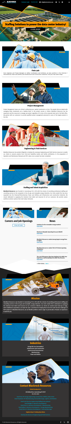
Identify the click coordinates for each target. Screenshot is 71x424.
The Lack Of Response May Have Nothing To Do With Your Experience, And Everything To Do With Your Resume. (52, 257)
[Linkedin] (62, 2)
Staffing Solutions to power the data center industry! (35, 24)
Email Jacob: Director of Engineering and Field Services (35, 415)
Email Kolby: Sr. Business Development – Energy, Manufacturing (35, 407)
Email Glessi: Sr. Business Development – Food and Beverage (35, 409)
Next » (47, 263)
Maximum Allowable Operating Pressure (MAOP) (49, 232)
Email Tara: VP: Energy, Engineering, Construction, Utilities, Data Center (35, 397)
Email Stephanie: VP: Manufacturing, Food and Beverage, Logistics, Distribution (36, 398)
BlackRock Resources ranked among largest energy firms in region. (52, 240)
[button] (69, 2)
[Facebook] (56, 2)
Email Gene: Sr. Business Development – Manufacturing (35, 405)
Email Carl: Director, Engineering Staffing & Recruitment (35, 401)
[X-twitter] (59, 2)
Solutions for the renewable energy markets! (49, 224)
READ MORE (40, 226)
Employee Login (25, 2)
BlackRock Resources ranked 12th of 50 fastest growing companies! (51, 248)
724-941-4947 (34, 2)
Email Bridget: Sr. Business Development (35, 403)
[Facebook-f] (61, 422)
